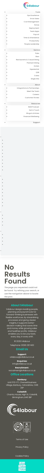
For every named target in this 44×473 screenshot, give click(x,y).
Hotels (36, 66)
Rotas (36, 25)
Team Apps (34, 31)
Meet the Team (33, 91)
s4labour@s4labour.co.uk (22, 357)
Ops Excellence (33, 15)
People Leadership (31, 44)
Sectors (37, 50)
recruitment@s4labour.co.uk (22, 370)
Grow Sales (34, 18)
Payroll (36, 34)
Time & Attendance (31, 37)
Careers (36, 94)
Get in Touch (34, 110)
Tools (37, 12)
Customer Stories (32, 97)
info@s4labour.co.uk (22, 363)
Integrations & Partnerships (28, 88)
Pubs (37, 53)
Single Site (35, 79)
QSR (37, 72)
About (37, 85)
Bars (37, 56)
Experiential (34, 69)
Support (36, 122)
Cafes (36, 75)
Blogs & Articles (32, 113)
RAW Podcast (33, 107)
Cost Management (31, 22)
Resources (35, 103)
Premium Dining (33, 63)
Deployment (34, 28)
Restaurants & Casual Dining (27, 59)
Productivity (34, 41)
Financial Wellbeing (31, 116)
